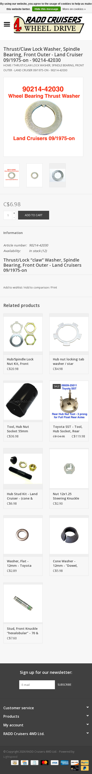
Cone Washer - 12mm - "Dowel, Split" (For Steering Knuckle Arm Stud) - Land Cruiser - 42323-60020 (68, 563)
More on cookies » (74, 9)
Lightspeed (10, 757)
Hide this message (46, 9)
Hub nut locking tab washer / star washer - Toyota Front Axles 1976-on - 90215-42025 (68, 361)
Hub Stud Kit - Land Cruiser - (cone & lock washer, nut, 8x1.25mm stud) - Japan (22, 496)
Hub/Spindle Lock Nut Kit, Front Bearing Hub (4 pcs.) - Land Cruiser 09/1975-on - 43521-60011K (22, 361)
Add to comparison (37, 287)
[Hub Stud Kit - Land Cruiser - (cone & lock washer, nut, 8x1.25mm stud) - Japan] (23, 468)
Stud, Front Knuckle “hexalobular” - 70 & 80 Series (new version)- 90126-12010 (22, 630)
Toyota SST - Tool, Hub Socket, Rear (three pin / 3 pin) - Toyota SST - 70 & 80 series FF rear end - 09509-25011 (68, 429)
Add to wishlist (12, 287)
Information (13, 233)
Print (54, 287)
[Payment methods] (14, 762)
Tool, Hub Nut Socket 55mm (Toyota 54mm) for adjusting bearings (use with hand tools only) (23, 429)
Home (7, 65)
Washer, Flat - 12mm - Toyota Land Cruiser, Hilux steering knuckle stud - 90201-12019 (21, 563)
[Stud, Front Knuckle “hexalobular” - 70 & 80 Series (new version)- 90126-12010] (23, 603)
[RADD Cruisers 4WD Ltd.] (53, 24)
